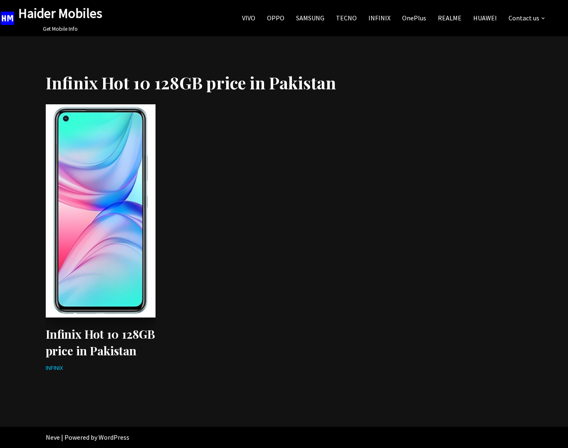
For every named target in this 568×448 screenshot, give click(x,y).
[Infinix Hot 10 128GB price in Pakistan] (101, 211)
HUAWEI (485, 18)
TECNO (346, 18)
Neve (53, 437)
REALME (450, 18)
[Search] (554, 18)
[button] (543, 18)
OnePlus (414, 18)
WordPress (114, 437)
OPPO (275, 18)
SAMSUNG (310, 18)
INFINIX (379, 18)
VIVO (248, 18)
